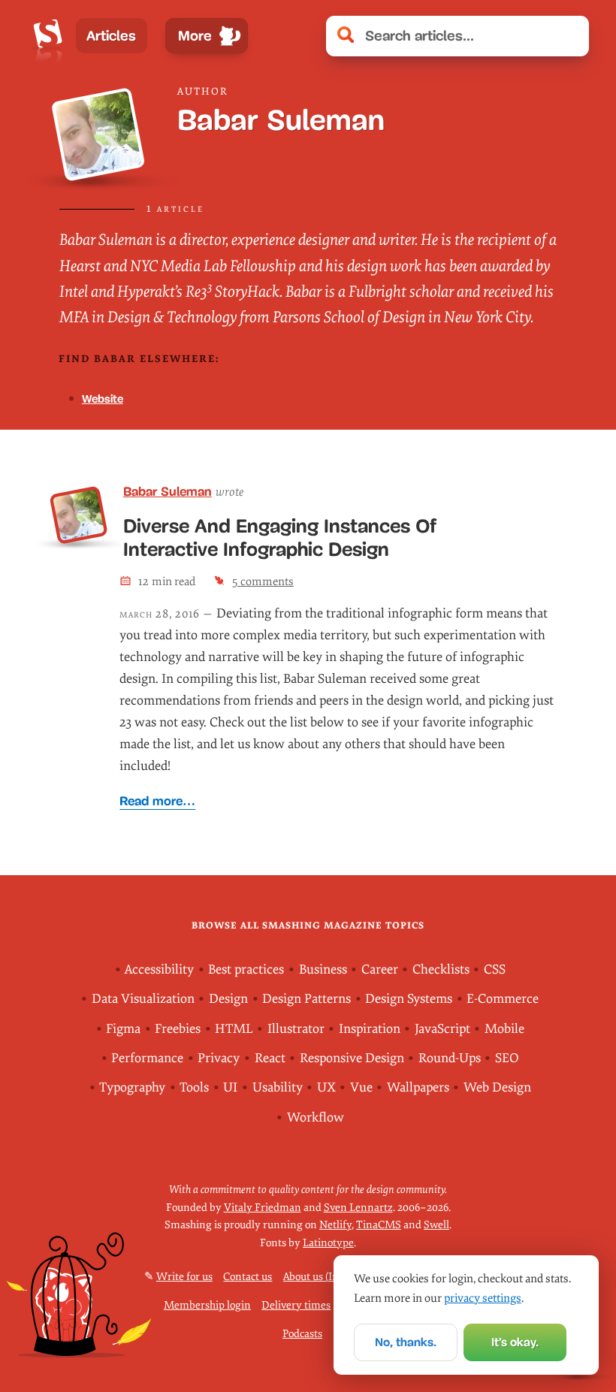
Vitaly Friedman (262, 1207)
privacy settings (482, 1298)
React (270, 1058)
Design (228, 999)
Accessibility (159, 969)
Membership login (207, 1305)
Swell (436, 1224)
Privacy (219, 1058)
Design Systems (408, 999)
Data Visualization (143, 999)
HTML (233, 1029)
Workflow (315, 1117)
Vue (361, 1087)
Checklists (441, 969)
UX (326, 1087)
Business (323, 969)
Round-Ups (449, 1058)
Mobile (504, 1029)
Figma (123, 1029)
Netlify (335, 1224)
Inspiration (369, 1029)
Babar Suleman (167, 492)
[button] (569, 36)
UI (230, 1087)
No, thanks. (405, 1342)
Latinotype (328, 1242)
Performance (147, 1058)
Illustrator (296, 1029)
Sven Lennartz (358, 1207)
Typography (132, 1087)
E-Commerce (503, 999)
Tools (194, 1087)
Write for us (184, 1276)
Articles (111, 36)
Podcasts (302, 1333)
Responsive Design (352, 1058)
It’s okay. (515, 1342)
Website (102, 398)
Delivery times (296, 1305)
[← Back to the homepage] (47, 36)
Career (379, 969)
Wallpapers (418, 1087)
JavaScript (442, 1029)
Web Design (497, 1087)
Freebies (178, 1029)
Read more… (157, 801)
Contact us (247, 1276)
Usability (277, 1087)
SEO (507, 1058)
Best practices (246, 969)
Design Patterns (306, 999)
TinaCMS (378, 1224)
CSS (495, 969)
